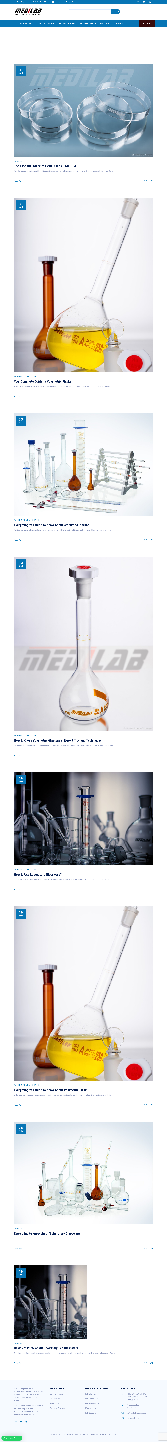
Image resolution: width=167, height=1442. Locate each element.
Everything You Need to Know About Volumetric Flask (50, 1090)
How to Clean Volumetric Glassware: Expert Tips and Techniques (58, 740)
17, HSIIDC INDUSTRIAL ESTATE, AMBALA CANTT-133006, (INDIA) (136, 1397)
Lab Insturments (87, 23)
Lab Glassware (26, 23)
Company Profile (56, 1394)
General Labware (66, 23)
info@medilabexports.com (66, 2)
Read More (18, 181)
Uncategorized (33, 376)
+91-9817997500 (38, 2)
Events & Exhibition (57, 1408)
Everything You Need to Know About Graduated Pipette (51, 525)
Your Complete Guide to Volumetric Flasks (42, 381)
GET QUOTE (147, 23)
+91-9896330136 (132, 1405)
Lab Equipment (91, 1413)
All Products (54, 1403)
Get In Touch (55, 1399)
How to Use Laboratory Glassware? (38, 874)
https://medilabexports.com (136, 1418)
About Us (104, 23)
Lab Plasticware (45, 23)
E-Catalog (117, 23)
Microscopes (90, 1408)
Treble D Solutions (108, 1434)
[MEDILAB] (29, 12)
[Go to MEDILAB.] (129, 37)
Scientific (20, 161)
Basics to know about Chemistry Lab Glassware (46, 1348)
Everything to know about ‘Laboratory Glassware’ (47, 1234)
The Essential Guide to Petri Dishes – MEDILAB (46, 166)
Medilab (149, 181)
